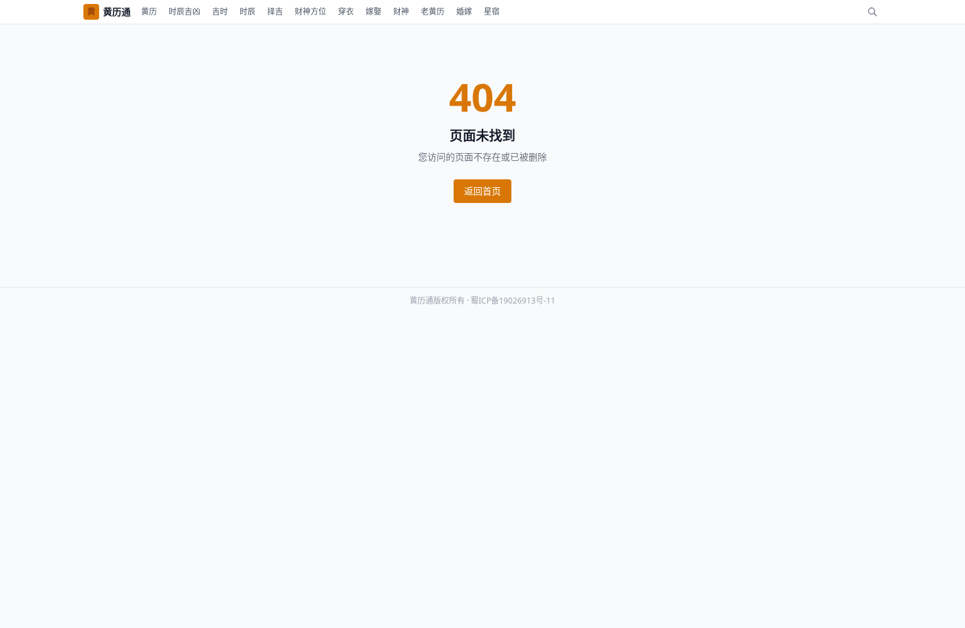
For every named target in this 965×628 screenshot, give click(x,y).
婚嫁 (464, 11)
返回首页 (482, 191)
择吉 (275, 11)
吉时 (220, 11)
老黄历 (432, 11)
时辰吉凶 (184, 11)
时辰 (247, 11)
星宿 (492, 11)
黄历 (149, 11)
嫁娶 (373, 11)
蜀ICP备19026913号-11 (513, 300)
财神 (401, 11)
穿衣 (346, 11)
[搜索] (872, 12)
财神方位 (310, 11)
